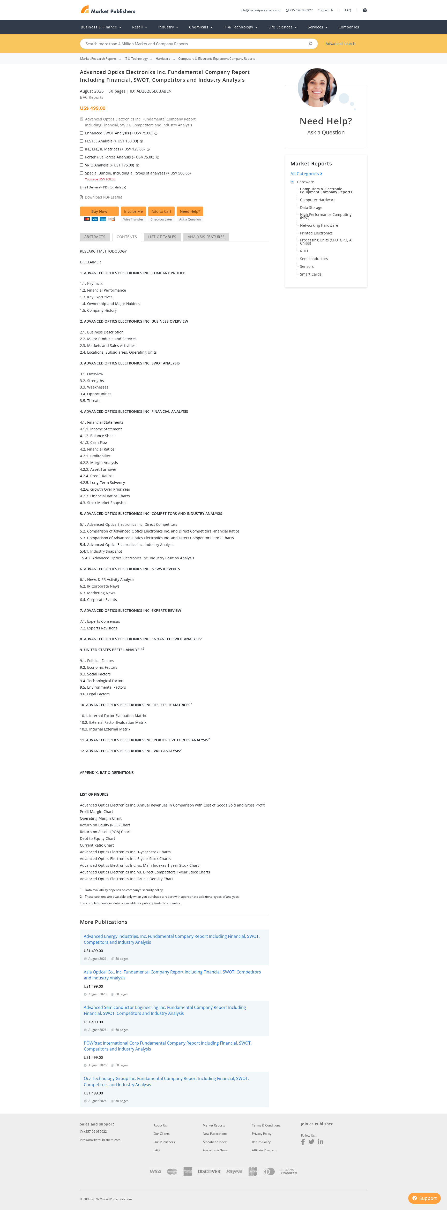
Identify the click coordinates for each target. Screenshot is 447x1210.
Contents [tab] (127, 236)
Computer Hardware (318, 199)
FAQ (348, 10)
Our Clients (162, 1133)
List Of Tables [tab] (162, 236)
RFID (304, 250)
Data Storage (311, 207)
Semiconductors (314, 258)
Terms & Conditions (266, 1125)
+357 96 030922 (301, 10)
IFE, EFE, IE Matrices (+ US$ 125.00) (115, 149)
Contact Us (325, 10)
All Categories (305, 174)
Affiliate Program (264, 1150)
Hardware (305, 181)
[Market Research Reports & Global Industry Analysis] (108, 9)
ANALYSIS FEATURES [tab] (206, 236)
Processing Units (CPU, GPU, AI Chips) (326, 242)
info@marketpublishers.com (261, 10)
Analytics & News (215, 1150)
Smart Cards (311, 274)
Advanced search (340, 43)
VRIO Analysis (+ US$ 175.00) (110, 165)
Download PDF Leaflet (103, 197)
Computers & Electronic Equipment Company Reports (326, 190)
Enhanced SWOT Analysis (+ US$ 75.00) (119, 133)
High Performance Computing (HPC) (326, 216)
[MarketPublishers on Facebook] (303, 1142)
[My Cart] (365, 10)
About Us (160, 1125)
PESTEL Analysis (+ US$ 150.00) (112, 141)
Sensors (307, 266)
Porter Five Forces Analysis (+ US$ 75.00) (120, 157)
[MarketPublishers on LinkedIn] (320, 1142)
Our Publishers (164, 1142)
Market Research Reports (98, 58)
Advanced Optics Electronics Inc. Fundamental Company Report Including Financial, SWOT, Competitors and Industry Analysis (140, 122)
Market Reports (214, 1125)
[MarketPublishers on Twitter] (311, 1142)
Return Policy (261, 1142)
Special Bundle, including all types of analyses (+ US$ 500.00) (138, 176)
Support (427, 1198)
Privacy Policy (261, 1133)
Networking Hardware (319, 225)
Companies (349, 27)
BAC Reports (91, 97)
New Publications (215, 1133)
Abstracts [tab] (94, 236)
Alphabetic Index (215, 1142)
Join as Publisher (317, 1123)
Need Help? (190, 211)
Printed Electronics (316, 233)
